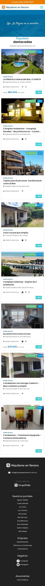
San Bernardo (22, 521)
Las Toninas (22, 510)
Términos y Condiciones (22, 545)
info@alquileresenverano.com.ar (24, 472)
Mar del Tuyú (22, 517)
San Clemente (22, 524)
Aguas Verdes (22, 500)
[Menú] (41, 7)
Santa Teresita (22, 528)
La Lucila (22, 507)
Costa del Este (22, 503)
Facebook (24, 561)
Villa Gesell (22, 531)
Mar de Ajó (22, 514)
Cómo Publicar (22, 580)
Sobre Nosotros (22, 542)
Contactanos (22, 549)
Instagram (24, 564)
